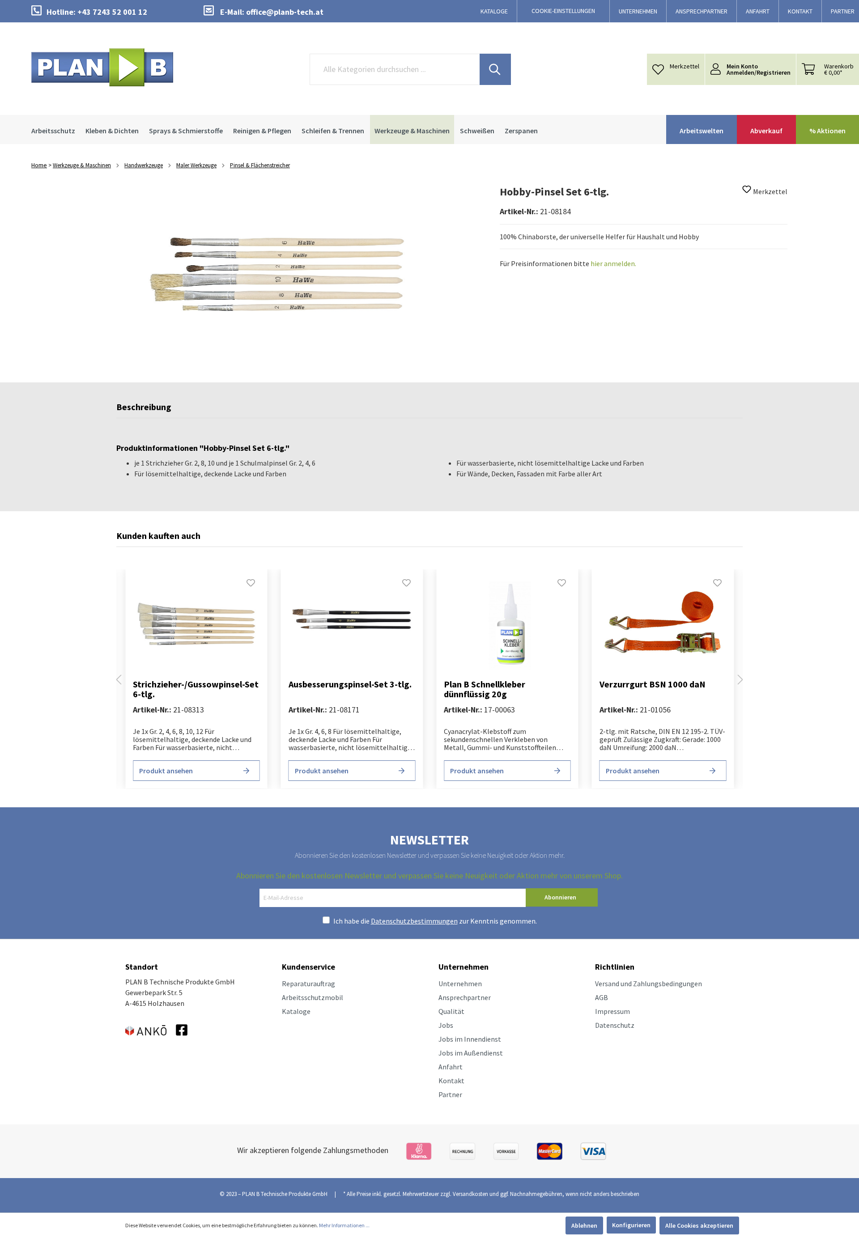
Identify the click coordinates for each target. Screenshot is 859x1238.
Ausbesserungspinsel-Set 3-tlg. (350, 684)
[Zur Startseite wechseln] (102, 67)
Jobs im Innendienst (469, 1038)
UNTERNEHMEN (638, 11)
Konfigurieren (631, 1225)
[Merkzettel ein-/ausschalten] (746, 191)
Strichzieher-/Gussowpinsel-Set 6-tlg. (196, 689)
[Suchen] (495, 69)
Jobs (445, 1025)
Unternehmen (460, 983)
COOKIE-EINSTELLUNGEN (563, 11)
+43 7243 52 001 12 (112, 12)
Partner (450, 1094)
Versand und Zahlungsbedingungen (648, 983)
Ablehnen (584, 1225)
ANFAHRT (758, 11)
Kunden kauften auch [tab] (158, 535)
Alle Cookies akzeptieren (699, 1225)
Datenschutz (614, 1025)
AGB (601, 997)
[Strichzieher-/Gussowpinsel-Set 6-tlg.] (196, 625)
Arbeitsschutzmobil (312, 997)
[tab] (143, 409)
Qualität (451, 1011)
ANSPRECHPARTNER (701, 11)
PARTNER (843, 11)
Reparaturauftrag (308, 983)
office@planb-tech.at (284, 12)
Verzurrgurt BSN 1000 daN (653, 684)
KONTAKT (800, 11)
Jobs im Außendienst (470, 1052)
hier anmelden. (613, 263)
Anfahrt (450, 1066)
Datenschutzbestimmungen (414, 920)
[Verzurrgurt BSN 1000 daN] (663, 625)
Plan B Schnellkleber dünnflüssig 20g (484, 689)
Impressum (612, 1011)
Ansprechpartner (464, 997)
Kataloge (296, 1011)
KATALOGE (494, 11)
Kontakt (451, 1080)
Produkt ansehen (166, 770)
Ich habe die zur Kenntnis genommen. (435, 920)
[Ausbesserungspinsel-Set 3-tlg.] (352, 625)
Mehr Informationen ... (344, 1225)
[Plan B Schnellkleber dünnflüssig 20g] (507, 625)
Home (39, 165)
